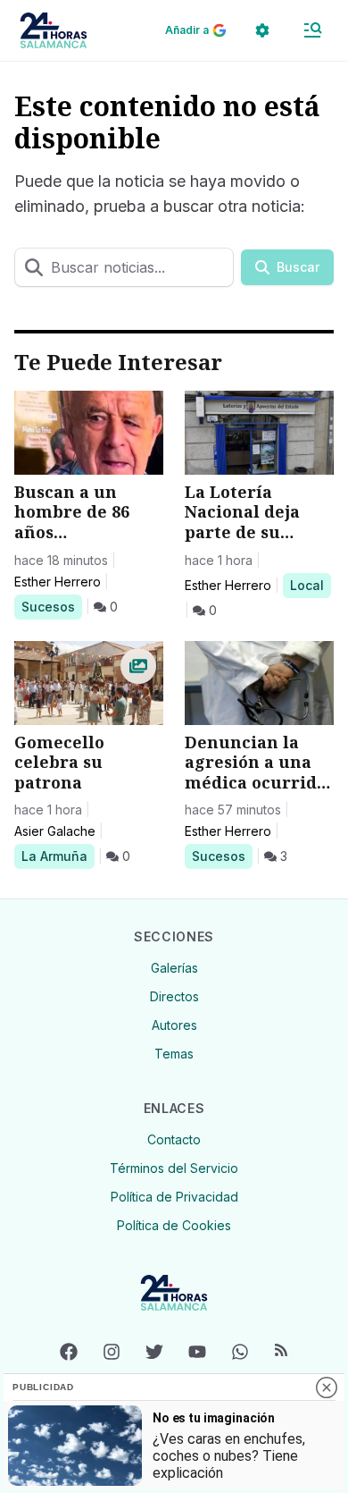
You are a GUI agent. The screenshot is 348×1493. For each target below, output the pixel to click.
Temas (174, 1053)
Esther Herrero (57, 581)
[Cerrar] (326, 1387)
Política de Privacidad (174, 1196)
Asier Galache (54, 831)
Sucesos (51, 606)
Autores (174, 1025)
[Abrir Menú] (312, 30)
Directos (174, 996)
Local (310, 585)
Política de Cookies (174, 1225)
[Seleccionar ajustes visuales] (262, 30)
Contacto (174, 1139)
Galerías (174, 967)
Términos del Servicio (174, 1168)
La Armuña (54, 856)
